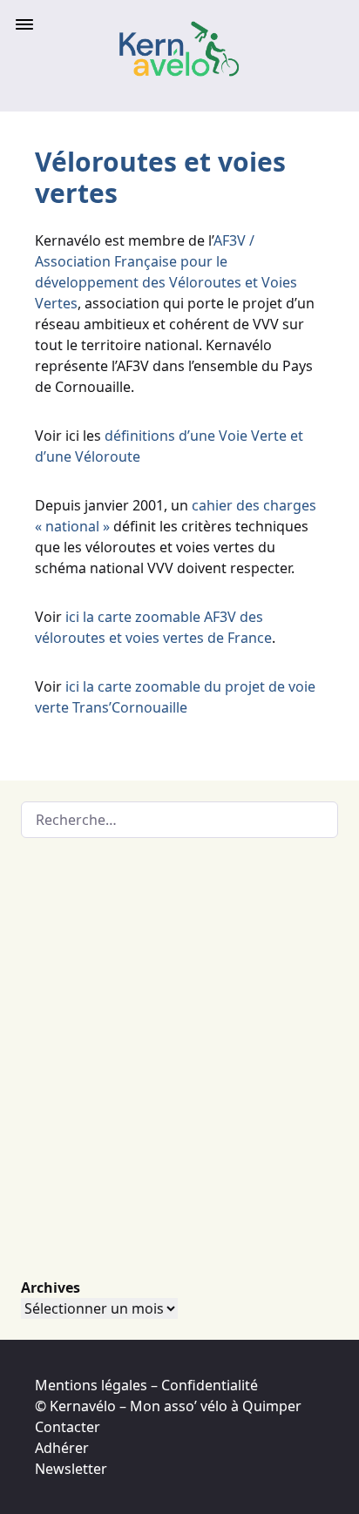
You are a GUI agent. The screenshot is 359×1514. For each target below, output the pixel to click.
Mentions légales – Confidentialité (146, 1385)
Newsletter (71, 1468)
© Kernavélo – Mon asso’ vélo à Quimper (168, 1406)
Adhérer (62, 1447)
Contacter (67, 1426)
